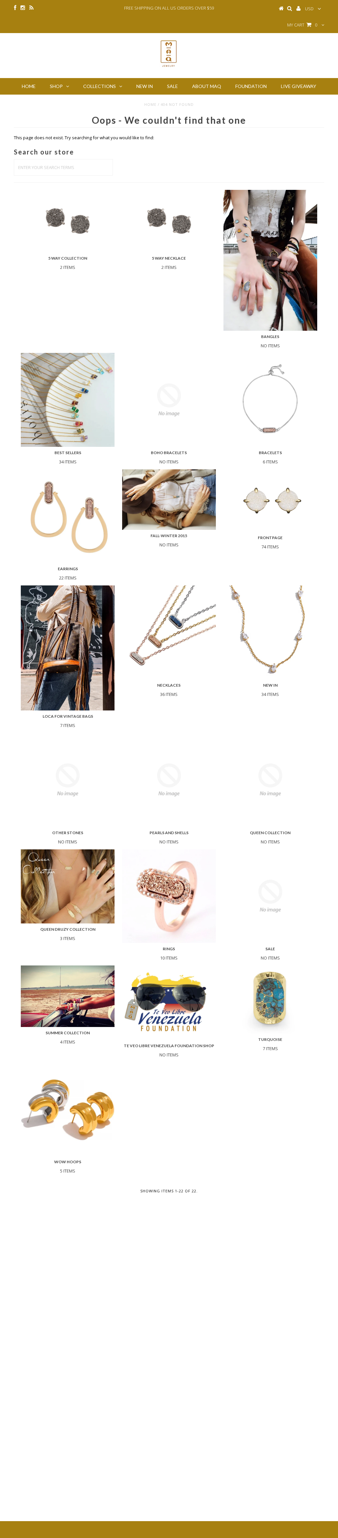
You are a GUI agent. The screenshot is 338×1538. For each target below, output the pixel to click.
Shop (56, 86)
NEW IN (144, 86)
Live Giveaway (298, 86)
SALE (172, 86)
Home (29, 86)
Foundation (251, 86)
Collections (99, 86)
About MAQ (206, 86)
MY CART (302, 25)
